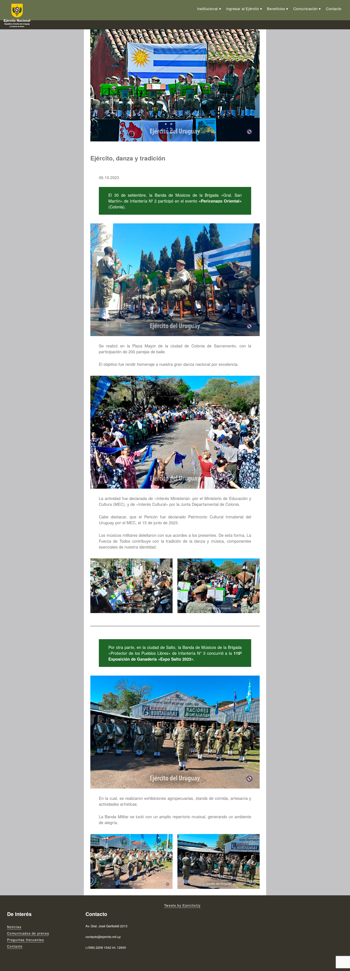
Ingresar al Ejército (242, 8)
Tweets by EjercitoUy (182, 905)
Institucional (207, 8)
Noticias (14, 926)
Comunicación (305, 8)
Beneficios (276, 8)
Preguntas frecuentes (25, 939)
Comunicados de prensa (28, 933)
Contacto (333, 8)
